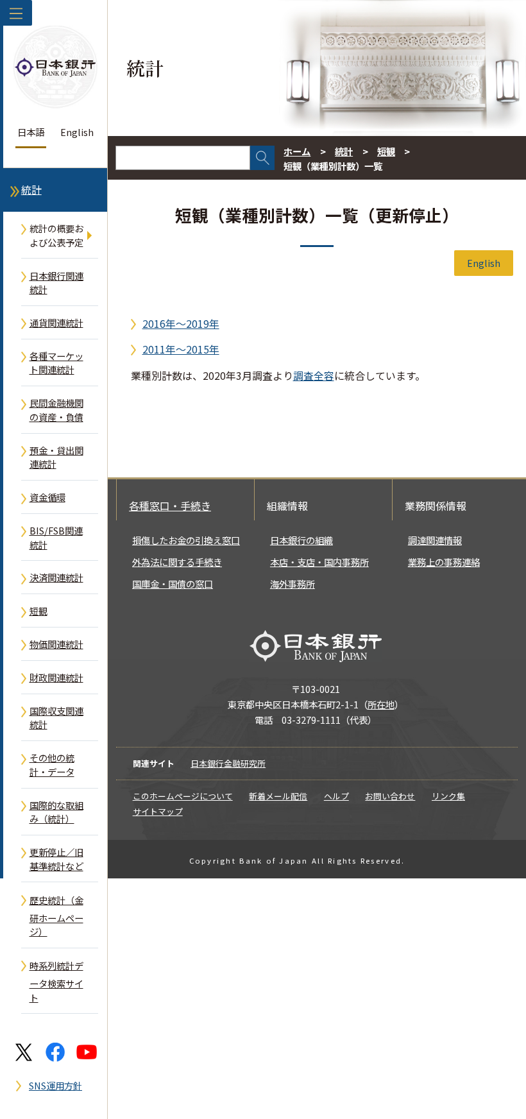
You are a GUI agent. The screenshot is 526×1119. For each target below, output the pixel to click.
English (77, 132)
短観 (38, 610)
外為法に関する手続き (177, 561)
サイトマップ (158, 811)
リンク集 (448, 796)
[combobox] (182, 158)
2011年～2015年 (180, 349)
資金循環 (47, 497)
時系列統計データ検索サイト (56, 981)
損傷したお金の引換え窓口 (186, 540)
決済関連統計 (56, 577)
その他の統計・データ (52, 764)
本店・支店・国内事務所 (319, 561)
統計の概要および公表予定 (56, 235)
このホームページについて (183, 796)
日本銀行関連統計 (56, 282)
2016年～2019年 (180, 323)
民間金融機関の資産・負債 (56, 409)
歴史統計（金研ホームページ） (56, 915)
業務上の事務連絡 (444, 561)
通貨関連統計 (56, 322)
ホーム (297, 151)
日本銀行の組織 (301, 540)
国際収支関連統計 (56, 717)
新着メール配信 (278, 796)
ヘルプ (336, 796)
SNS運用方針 (55, 1085)
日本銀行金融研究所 (228, 763)
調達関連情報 (435, 540)
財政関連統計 (56, 677)
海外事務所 (292, 583)
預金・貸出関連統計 (56, 457)
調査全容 (313, 375)
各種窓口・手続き (170, 505)
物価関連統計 (56, 644)
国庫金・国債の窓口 (172, 583)
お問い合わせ (390, 796)
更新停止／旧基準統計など (56, 859)
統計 (31, 189)
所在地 (381, 704)
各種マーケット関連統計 (56, 363)
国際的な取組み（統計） (56, 812)
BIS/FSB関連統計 (56, 537)
